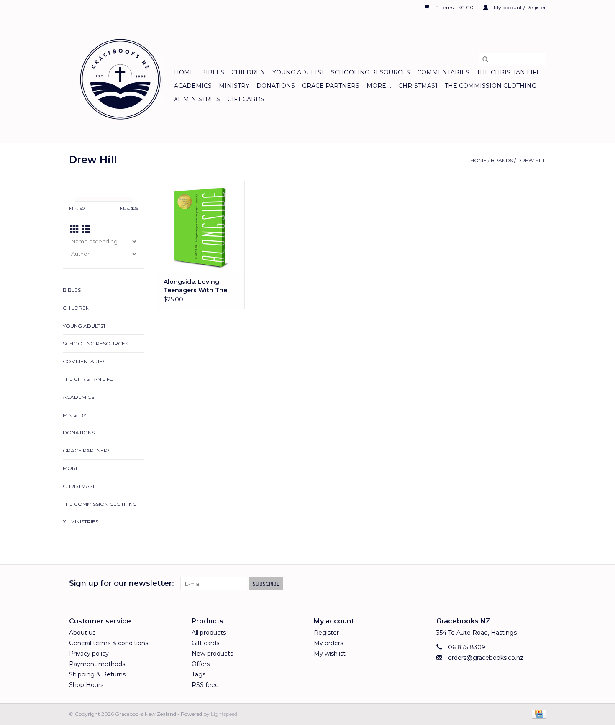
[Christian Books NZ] (120, 79)
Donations (275, 85)
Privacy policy (89, 653)
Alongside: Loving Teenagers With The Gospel (195, 286)
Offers (201, 664)
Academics (193, 85)
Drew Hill (531, 160)
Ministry (234, 85)
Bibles (212, 72)
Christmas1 (418, 85)
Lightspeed (224, 714)
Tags (198, 674)
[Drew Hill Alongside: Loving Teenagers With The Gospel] (201, 227)
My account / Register (519, 7)
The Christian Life (509, 72)
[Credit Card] (537, 713)
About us (82, 632)
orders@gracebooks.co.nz (485, 657)
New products (212, 653)
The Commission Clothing (490, 85)
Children (248, 72)
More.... (378, 85)
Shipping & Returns (97, 674)
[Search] (485, 59)
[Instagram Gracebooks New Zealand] (539, 583)
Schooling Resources (370, 72)
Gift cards (245, 99)
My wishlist (330, 653)
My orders (328, 643)
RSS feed (205, 685)
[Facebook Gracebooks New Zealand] (524, 583)
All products (209, 632)
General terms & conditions (108, 643)
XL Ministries (197, 99)
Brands (502, 160)
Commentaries (443, 72)
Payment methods (97, 664)
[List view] (86, 229)
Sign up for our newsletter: (121, 583)
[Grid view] (74, 229)
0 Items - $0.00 (454, 7)
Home (184, 72)
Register (326, 632)
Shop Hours (86, 685)
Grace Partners (330, 85)
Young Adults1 (298, 72)
